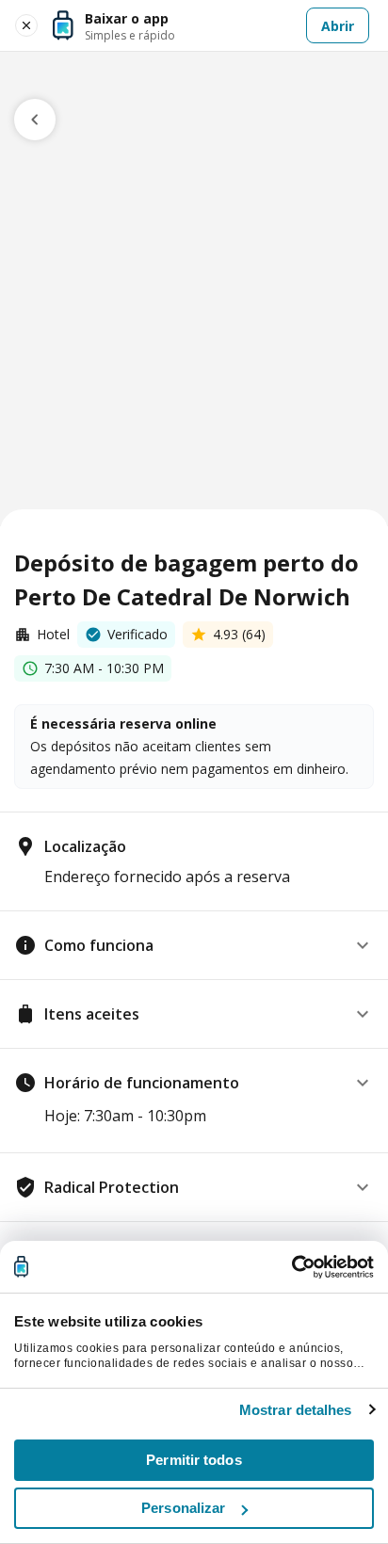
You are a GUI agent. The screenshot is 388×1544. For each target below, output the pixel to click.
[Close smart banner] (26, 25)
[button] (194, 945)
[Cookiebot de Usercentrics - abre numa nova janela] (291, 1267)
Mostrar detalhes (295, 1410)
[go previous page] (35, 119)
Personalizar (183, 1508)
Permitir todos (193, 1460)
